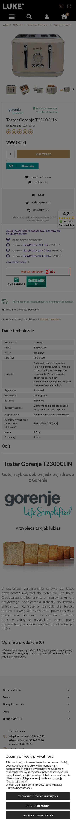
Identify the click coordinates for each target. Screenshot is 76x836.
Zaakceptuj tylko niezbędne (38, 796)
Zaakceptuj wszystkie (38, 815)
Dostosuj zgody (38, 805)
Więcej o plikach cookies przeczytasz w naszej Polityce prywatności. (34, 786)
